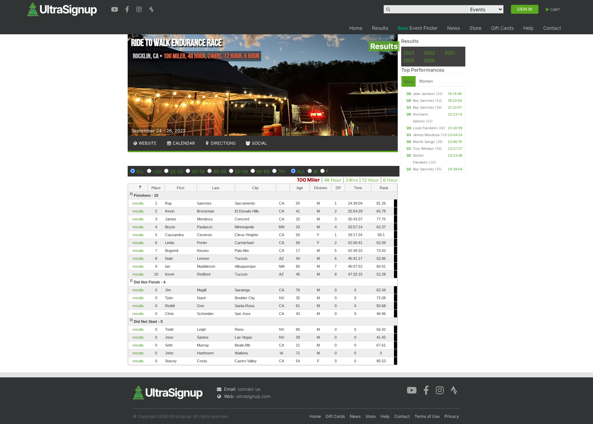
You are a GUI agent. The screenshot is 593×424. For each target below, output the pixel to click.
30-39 (198, 171)
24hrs (352, 180)
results (138, 203)
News (453, 28)
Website (147, 143)
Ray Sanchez (423, 100)
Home (355, 28)
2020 (408, 60)
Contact (552, 28)
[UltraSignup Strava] (151, 8)
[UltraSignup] (62, 9)
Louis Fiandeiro (425, 128)
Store (475, 28)
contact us (249, 389)
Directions (223, 143)
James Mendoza (426, 135)
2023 (408, 53)
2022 (429, 53)
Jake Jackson (424, 94)
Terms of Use (427, 416)
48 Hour (332, 180)
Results (380, 28)
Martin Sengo (424, 142)
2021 (449, 53)
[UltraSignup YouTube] (115, 8)
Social (259, 143)
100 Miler (308, 180)
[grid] (262, 278)
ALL (140, 171)
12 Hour (370, 180)
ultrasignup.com (253, 396)
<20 (157, 171)
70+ (282, 171)
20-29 (176, 171)
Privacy (451, 416)
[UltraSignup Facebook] (128, 8)
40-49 (219, 171)
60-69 (262, 171)
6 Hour (390, 180)
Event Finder (418, 28)
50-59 (241, 171)
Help (528, 28)
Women (426, 81)
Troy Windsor (423, 148)
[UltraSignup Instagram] (139, 8)
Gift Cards (502, 28)
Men (408, 81)
